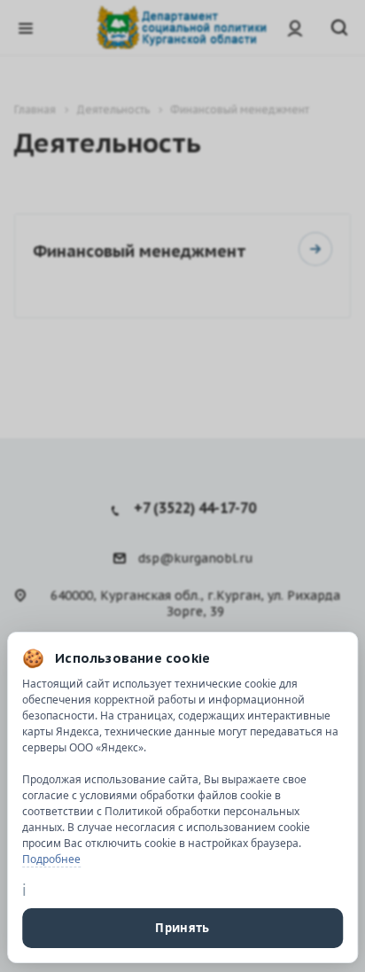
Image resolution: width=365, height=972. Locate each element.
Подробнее (51, 859)
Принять (182, 928)
